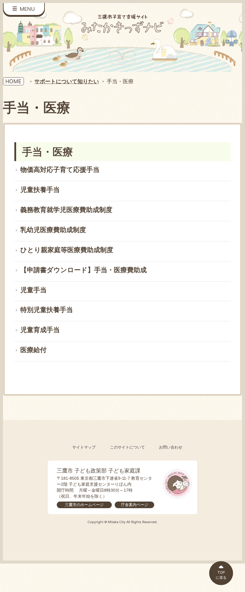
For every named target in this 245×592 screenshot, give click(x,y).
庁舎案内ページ (134, 504)
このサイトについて (127, 447)
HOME (13, 81)
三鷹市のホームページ (84, 504)
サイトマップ (84, 447)
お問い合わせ (170, 447)
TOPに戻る (221, 575)
